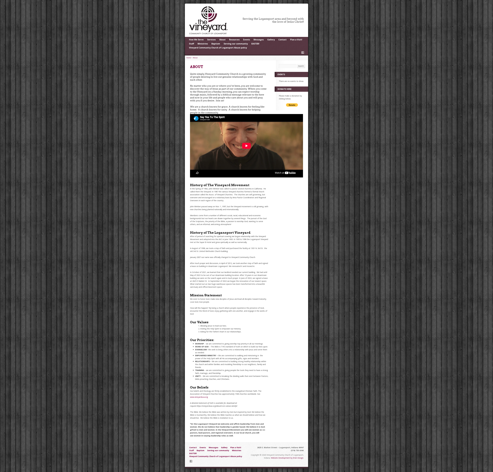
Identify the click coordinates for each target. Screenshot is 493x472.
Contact (282, 39)
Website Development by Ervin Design (287, 458)
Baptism (215, 43)
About (222, 39)
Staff (191, 43)
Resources (234, 39)
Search (301, 66)
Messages (259, 39)
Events (246, 39)
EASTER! (255, 43)
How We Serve (196, 39)
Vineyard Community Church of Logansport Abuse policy (218, 47)
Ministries (203, 43)
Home (188, 58)
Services (211, 39)
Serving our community (236, 43)
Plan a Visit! (296, 39)
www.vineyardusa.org (199, 397)
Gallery (271, 39)
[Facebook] (302, 52)
